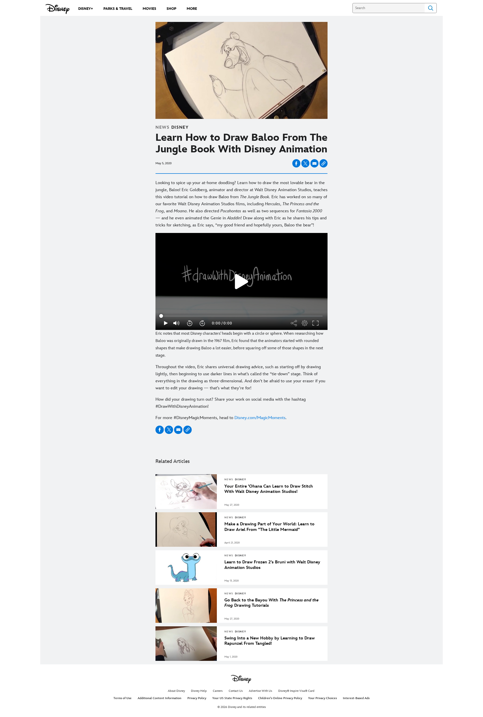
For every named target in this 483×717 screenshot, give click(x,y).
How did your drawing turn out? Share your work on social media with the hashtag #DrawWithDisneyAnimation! (230, 403)
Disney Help (199, 691)
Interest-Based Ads (356, 698)
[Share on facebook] (296, 163)
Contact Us (236, 691)
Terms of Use (122, 698)
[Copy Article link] (323, 163)
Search (431, 8)
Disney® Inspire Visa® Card (296, 691)
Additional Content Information (159, 698)
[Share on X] (305, 163)
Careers (218, 691)
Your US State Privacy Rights (232, 698)
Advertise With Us (260, 691)
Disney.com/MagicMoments (260, 417)
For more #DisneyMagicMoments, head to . (221, 417)
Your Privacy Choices (322, 698)
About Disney (176, 691)
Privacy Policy (196, 698)
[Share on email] (314, 163)
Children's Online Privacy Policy (280, 698)
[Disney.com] (57, 9)
